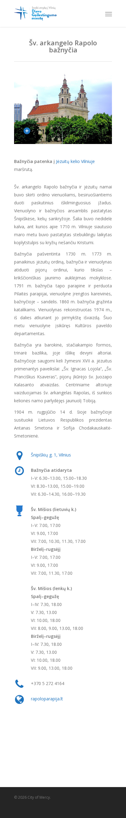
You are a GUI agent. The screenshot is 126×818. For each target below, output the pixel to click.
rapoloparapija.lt (47, 699)
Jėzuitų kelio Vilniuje (75, 161)
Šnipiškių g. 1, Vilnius (51, 455)
